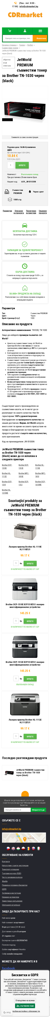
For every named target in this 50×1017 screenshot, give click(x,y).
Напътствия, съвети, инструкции (15, 865)
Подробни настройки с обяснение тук (25, 1011)
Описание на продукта (19, 212)
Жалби (4, 881)
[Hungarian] (18, 848)
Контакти (6, 861)
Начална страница (9, 45)
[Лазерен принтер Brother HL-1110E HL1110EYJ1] (25, 531)
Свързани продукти (43, 212)
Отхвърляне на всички (25, 1000)
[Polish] (23, 848)
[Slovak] (33, 848)
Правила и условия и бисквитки (14, 885)
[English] (13, 848)
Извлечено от (41, 39)
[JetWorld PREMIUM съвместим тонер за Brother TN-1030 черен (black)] (25, 111)
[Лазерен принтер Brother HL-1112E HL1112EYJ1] (25, 704)
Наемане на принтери (10, 897)
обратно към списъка (7, 62)
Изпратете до (38, 810)
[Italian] (38, 848)
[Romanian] (28, 848)
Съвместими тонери (10, 48)
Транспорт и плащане (10, 869)
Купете (22, 165)
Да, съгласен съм (25, 1006)
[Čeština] (8, 848)
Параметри (7, 211)
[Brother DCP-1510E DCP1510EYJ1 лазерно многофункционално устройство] (25, 589)
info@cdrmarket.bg (28, 6)
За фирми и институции (11, 893)
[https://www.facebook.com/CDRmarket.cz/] (8, 968)
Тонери (22, 45)
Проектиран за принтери (31, 212)
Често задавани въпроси (12, 877)
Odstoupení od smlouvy (11, 905)
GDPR (4, 889)
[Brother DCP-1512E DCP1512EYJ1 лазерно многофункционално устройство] (25, 647)
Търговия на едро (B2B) (11, 873)
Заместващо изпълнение (12, 901)
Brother (30, 45)
